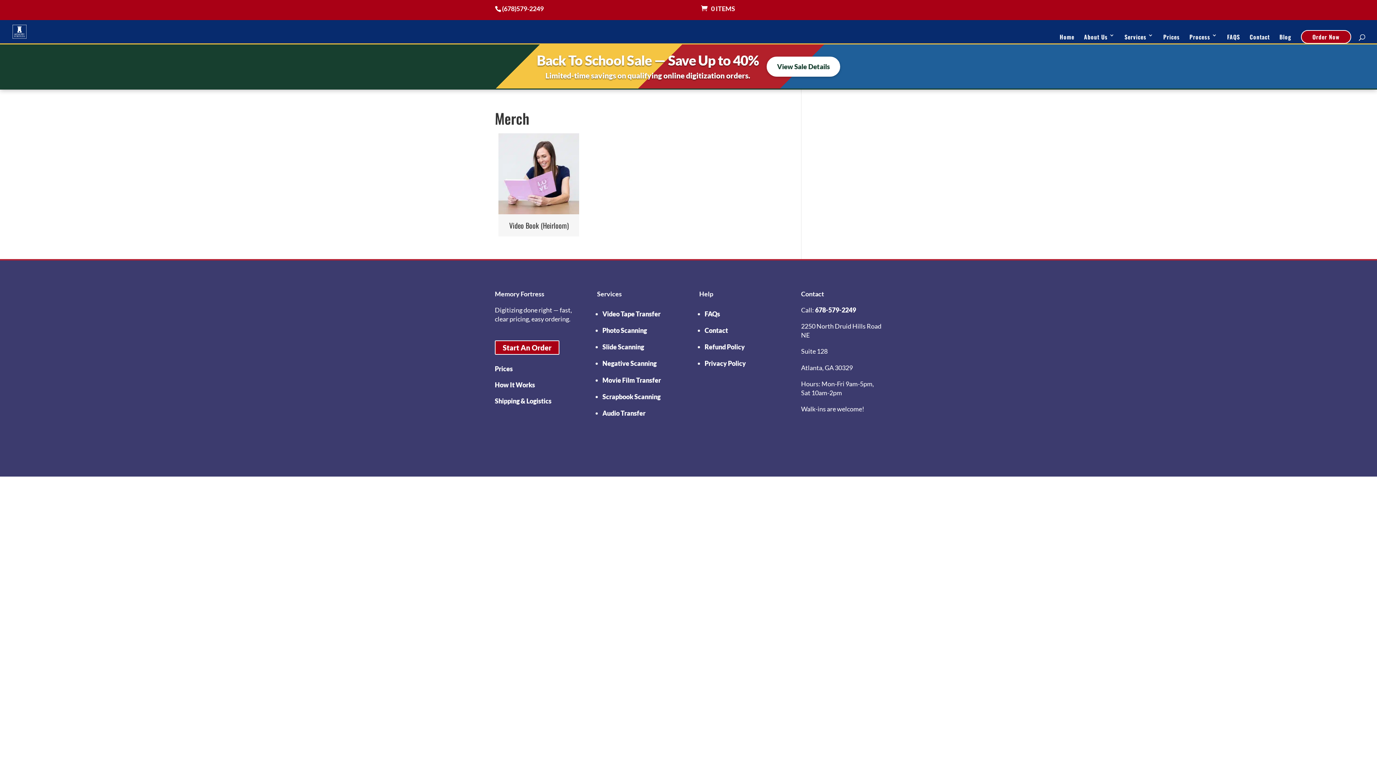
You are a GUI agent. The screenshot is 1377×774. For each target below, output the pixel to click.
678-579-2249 (835, 310)
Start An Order (527, 347)
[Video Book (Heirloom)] (538, 173)
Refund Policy (725, 347)
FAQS (1233, 37)
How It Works (515, 385)
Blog (1285, 37)
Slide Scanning (623, 347)
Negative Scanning (629, 363)
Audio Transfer (623, 413)
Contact (1260, 37)
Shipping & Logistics (523, 401)
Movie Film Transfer (631, 380)
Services (1135, 37)
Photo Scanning (624, 330)
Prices (1171, 37)
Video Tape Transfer (631, 314)
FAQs (712, 314)
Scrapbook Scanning (631, 397)
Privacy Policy (725, 363)
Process (1199, 37)
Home (1067, 37)
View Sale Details (803, 66)
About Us (1096, 37)
